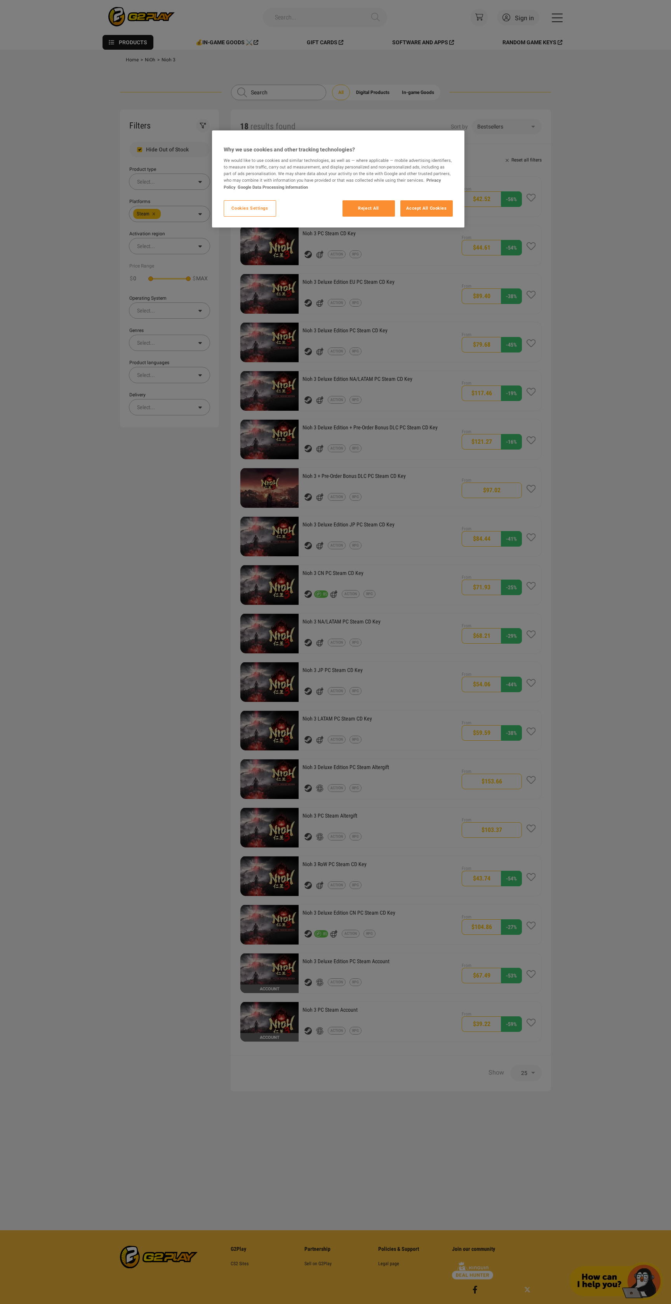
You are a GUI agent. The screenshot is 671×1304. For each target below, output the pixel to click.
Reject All (368, 208)
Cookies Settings (249, 208)
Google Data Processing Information (273, 187)
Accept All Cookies (426, 208)
